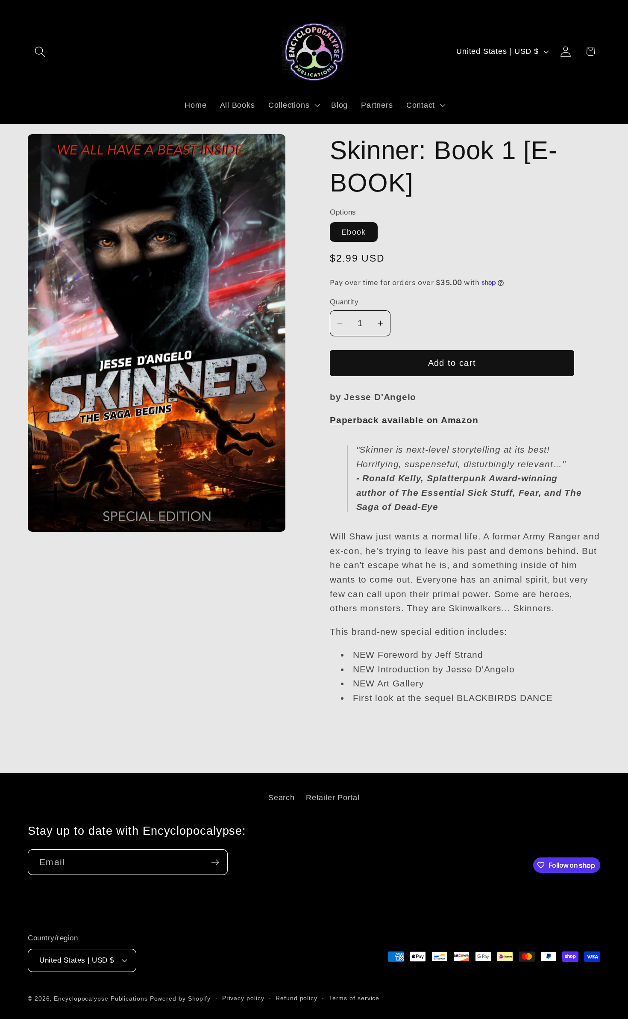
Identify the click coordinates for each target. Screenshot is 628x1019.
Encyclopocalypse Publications (100, 998)
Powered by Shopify (180, 998)
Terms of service (354, 998)
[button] (40, 51)
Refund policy (296, 998)
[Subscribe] (215, 862)
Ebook (353, 232)
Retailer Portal (333, 797)
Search (281, 797)
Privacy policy (243, 998)
